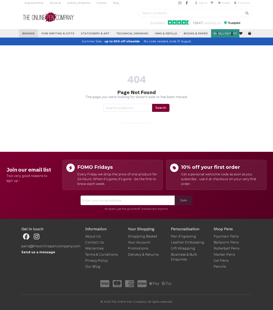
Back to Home (136, 119)
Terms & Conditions (101, 254)
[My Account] (231, 33)
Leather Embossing (187, 242)
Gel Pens (221, 260)
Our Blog (92, 266)
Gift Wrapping (183, 248)
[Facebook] (186, 2)
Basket (226, 2)
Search (160, 108)
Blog (116, 2)
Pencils (220, 266)
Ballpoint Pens (226, 242)
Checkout (244, 2)
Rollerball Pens (226, 248)
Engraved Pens (34, 2)
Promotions (138, 248)
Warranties (94, 248)
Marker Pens (224, 254)
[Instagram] (179, 2)
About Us (55, 2)
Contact (102, 2)
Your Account (139, 242)
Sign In (203, 2)
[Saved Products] (212, 3)
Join (183, 200)
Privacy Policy (96, 260)
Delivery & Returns (78, 2)
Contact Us (94, 242)
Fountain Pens (226, 236)
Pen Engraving (183, 236)
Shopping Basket (142, 236)
